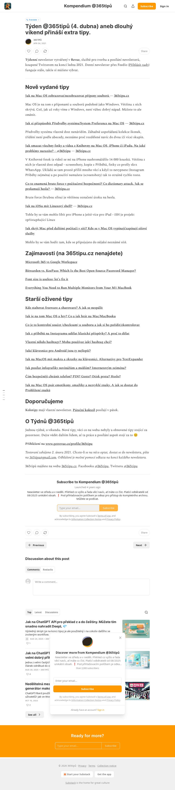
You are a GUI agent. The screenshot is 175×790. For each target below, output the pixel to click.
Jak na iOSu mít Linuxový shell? (48, 206)
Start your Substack (78, 774)
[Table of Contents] (3, 395)
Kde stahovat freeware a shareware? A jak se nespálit (64, 307)
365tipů (37, 40)
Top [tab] (29, 612)
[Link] (20, 87)
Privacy (82, 765)
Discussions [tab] (51, 612)
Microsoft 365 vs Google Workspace (51, 262)
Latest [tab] (38, 612)
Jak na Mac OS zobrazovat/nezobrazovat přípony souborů (67, 95)
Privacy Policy (113, 700)
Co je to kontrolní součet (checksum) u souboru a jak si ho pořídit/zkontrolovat (82, 325)
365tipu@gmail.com (43, 457)
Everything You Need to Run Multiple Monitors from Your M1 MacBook (78, 287)
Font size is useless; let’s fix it (46, 279)
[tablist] (40, 569)
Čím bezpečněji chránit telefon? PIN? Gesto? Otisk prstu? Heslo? (73, 376)
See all (32, 714)
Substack (70, 782)
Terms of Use (104, 696)
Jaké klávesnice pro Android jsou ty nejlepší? (58, 350)
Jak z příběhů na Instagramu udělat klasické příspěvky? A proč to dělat (77, 333)
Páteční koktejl (84, 410)
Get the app (104, 774)
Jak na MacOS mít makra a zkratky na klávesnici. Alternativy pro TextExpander (84, 359)
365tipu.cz (121, 95)
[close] (120, 637)
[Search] (125, 6)
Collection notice (106, 765)
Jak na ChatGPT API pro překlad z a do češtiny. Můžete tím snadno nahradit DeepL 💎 (70, 624)
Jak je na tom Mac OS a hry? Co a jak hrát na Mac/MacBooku (70, 316)
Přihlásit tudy (139, 64)
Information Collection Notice (86, 700)
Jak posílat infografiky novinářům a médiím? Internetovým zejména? (75, 367)
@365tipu (102, 466)
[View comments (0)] (36, 51)
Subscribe (146, 6)
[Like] (28, 51)
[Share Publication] (133, 6)
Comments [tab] (33, 569)
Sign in (164, 6)
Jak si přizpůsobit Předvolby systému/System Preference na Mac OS (74, 123)
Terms (91, 765)
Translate (33, 19)
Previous (38, 545)
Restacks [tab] (48, 569)
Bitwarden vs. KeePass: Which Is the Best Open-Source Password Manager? (80, 270)
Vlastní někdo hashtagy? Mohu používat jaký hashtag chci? (68, 342)
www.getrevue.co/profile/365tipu (69, 443)
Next (139, 545)
